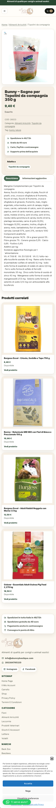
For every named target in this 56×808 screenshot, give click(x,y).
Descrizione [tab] (12, 178)
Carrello (5, 689)
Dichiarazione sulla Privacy (33, 804)
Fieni (4, 713)
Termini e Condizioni (12, 702)
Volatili (5, 738)
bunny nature (15, 130)
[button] (52, 758)
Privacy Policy (8, 698)
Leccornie (6, 721)
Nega (28, 791)
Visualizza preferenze (28, 798)
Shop (4, 693)
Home (4, 24)
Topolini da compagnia (19, 167)
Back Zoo (6, 749)
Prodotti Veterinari (10, 725)
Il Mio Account (8, 685)
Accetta (28, 783)
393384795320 (13, 662)
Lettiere (5, 734)
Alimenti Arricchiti (17, 24)
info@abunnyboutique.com (19, 658)
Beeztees (6, 753)
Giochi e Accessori (11, 730)
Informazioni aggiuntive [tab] (34, 178)
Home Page (7, 681)
